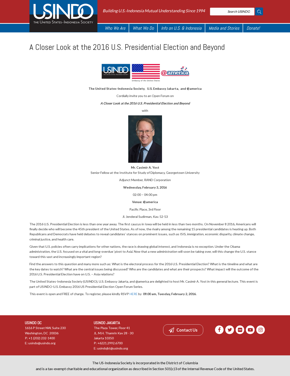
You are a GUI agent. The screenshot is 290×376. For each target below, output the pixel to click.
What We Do (143, 28)
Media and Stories (224, 28)
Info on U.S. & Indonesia (181, 28)
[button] (183, 330)
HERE (134, 294)
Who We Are (115, 28)
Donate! (253, 28)
